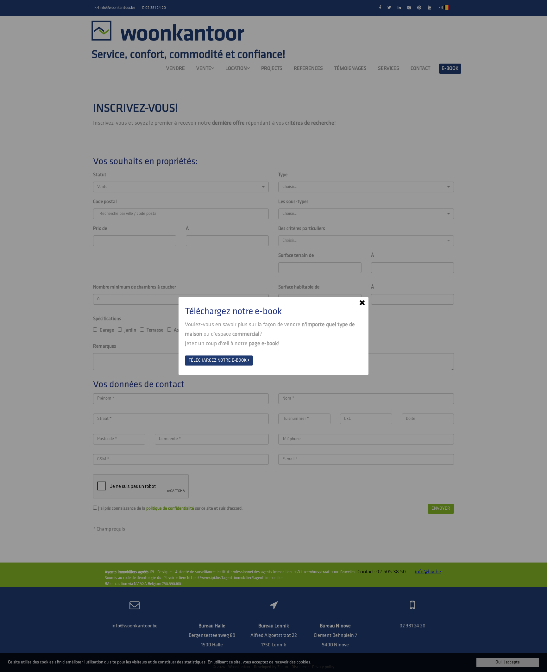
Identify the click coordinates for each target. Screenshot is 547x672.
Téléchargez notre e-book (218, 360)
